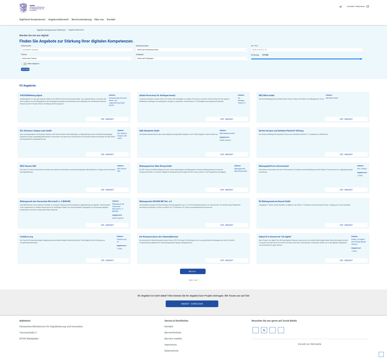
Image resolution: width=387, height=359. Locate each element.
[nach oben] (381, 354)
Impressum (170, 344)
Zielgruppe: (140, 54)
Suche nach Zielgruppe (145, 58)
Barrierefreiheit (172, 332)
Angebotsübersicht (58, 19)
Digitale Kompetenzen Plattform (51, 30)
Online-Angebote (33, 64)
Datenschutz (171, 350)
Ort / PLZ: (254, 46)
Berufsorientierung (82, 19)
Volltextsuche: (26, 46)
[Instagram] (272, 330)
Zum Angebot (107, 119)
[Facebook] (256, 330)
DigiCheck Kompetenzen (32, 19)
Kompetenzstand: (142, 46)
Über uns (99, 19)
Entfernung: (255, 55)
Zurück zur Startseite (309, 344)
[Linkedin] (281, 330)
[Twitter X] (264, 330)
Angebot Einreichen (192, 303)
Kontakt (111, 19)
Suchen (25, 69)
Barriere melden (173, 338)
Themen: (24, 54)
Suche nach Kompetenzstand (147, 50)
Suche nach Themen (29, 58)
